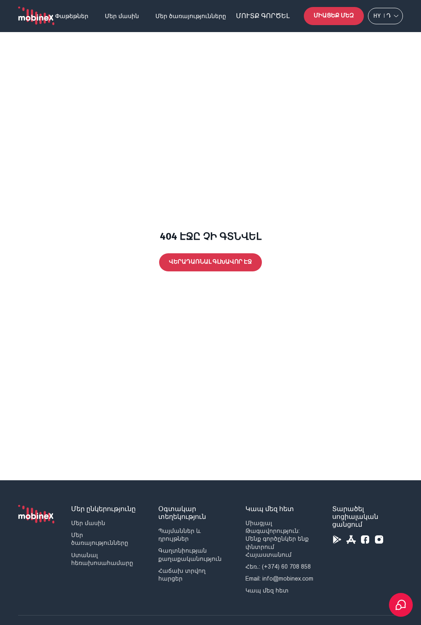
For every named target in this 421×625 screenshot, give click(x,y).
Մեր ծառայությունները (190, 16)
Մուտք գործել (263, 16)
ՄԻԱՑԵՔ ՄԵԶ (334, 15)
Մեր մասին (122, 16)
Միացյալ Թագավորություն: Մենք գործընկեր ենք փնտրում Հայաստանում (277, 539)
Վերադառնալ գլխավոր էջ (210, 261)
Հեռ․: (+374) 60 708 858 (278, 566)
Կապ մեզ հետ (267, 590)
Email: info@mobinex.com (279, 578)
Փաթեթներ (71, 16)
